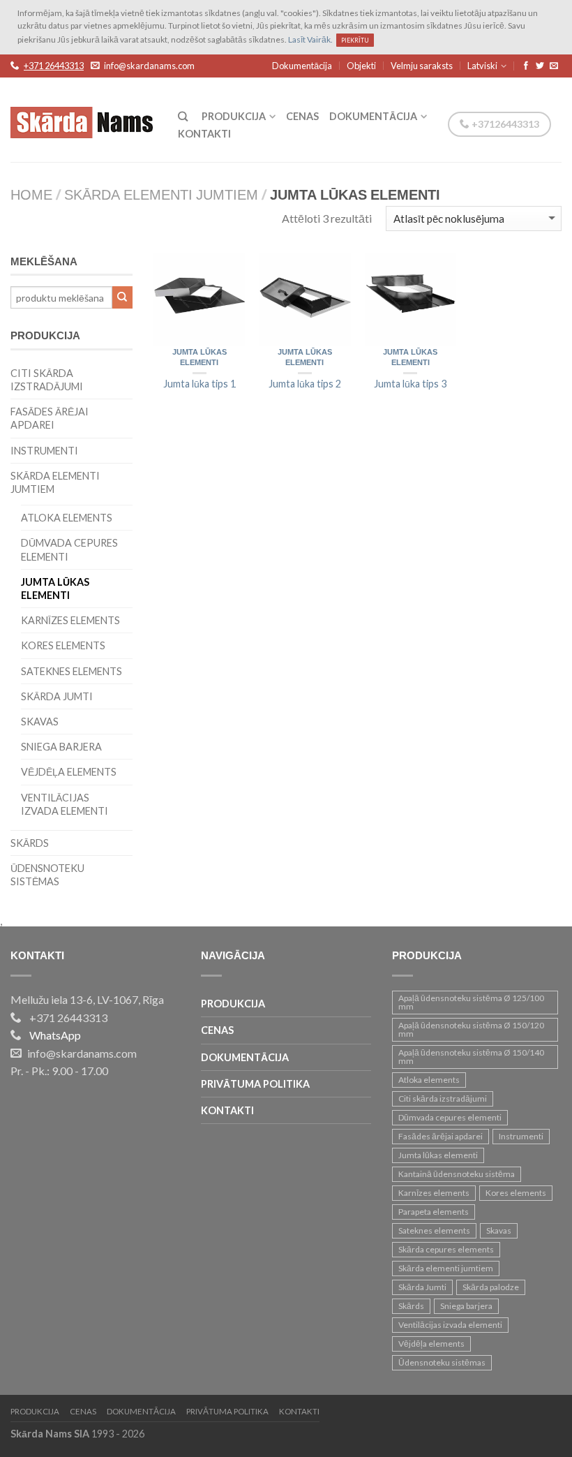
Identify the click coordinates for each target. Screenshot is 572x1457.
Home (31, 196)
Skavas (40, 721)
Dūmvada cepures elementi (69, 549)
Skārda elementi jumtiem (161, 196)
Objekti (361, 65)
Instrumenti (44, 451)
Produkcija (234, 116)
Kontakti (204, 134)
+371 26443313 (54, 66)
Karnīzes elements (70, 620)
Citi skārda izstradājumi (46, 379)
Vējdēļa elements (68, 772)
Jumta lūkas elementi (199, 358)
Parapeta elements (433, 1211)
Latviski (482, 65)
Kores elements (63, 645)
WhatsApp (55, 1035)
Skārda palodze (490, 1287)
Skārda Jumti (57, 696)
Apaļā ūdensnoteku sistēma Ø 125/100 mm (471, 1002)
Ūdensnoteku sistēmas (47, 874)
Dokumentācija (302, 65)
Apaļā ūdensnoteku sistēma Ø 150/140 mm (471, 1056)
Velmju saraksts (422, 65)
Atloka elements (66, 518)
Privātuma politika (255, 1084)
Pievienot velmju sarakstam (227, 270)
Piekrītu (355, 40)
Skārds (29, 843)
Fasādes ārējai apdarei (49, 418)
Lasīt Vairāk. (310, 39)
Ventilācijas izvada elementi (64, 804)
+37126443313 (504, 124)
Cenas (302, 116)
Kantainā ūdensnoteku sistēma (456, 1174)
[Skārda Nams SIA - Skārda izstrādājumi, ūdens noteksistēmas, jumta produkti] (83, 119)
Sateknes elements (71, 671)
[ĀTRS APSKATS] (199, 299)
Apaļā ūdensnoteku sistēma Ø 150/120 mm (471, 1029)
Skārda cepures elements (446, 1249)
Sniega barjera (61, 747)
